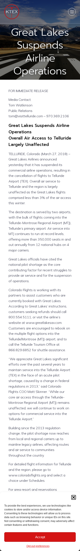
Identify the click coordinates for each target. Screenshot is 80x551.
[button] (73, 497)
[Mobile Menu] (72, 12)
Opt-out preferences (37, 546)
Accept (40, 537)
